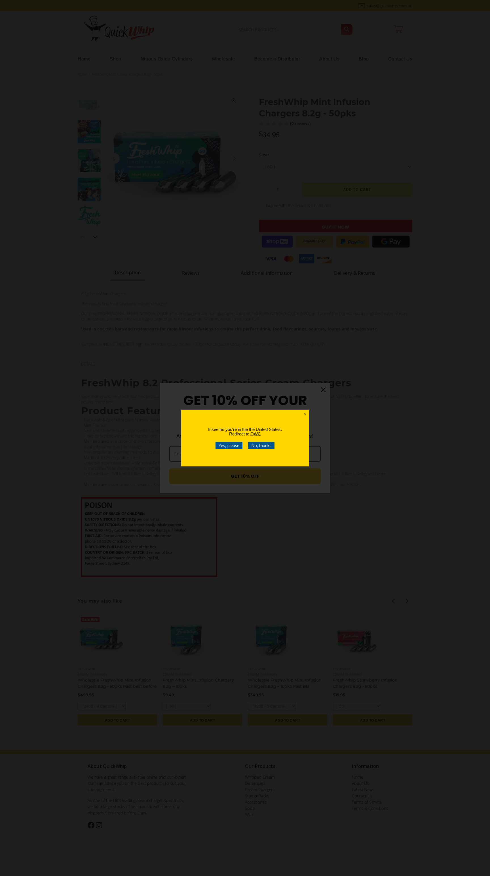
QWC (255, 433)
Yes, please (229, 445)
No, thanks (261, 445)
